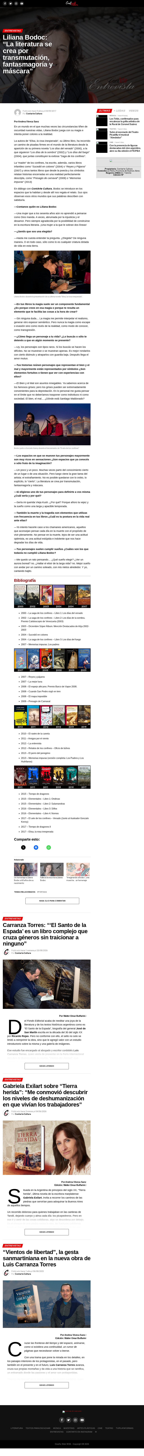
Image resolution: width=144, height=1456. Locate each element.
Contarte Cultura (34, 114)
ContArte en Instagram (79, 1432)
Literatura (17, 1428)
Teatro (109, 1428)
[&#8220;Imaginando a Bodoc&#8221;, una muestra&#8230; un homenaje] (78, 869)
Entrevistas (56, 1432)
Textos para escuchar (38, 1428)
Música (57, 1428)
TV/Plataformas (124, 1428)
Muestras (69, 1428)
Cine (100, 1428)
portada (42, 892)
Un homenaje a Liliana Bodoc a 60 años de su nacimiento (23, 880)
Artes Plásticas (86, 1428)
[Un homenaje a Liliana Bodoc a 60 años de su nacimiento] (25, 869)
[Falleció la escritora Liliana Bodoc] (52, 869)
